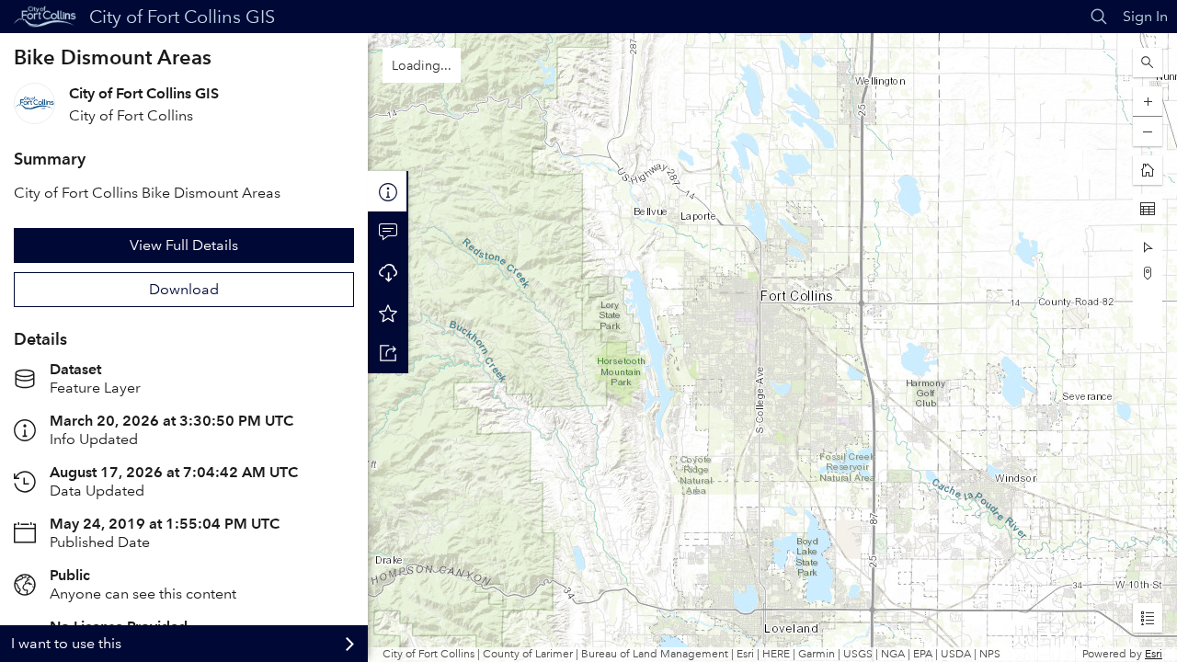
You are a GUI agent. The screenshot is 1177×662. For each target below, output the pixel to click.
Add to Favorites (388, 312)
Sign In (1145, 16)
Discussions (388, 231)
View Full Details (184, 245)
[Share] (388, 353)
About (388, 191)
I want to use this (66, 643)
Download (184, 289)
